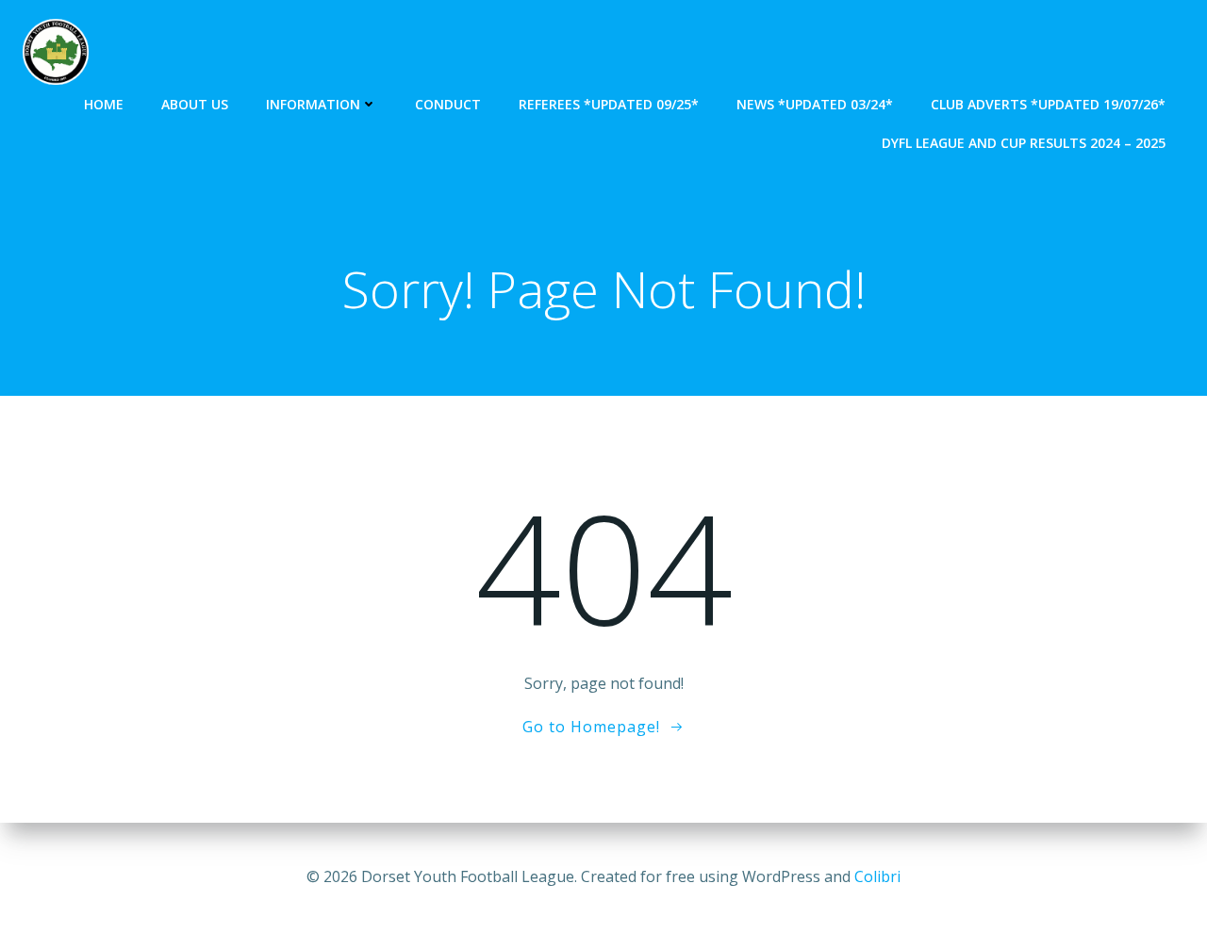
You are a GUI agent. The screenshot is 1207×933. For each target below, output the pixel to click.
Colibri (877, 876)
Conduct (448, 104)
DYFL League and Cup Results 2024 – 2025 (1024, 143)
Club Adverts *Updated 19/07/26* (1048, 104)
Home (104, 104)
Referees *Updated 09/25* (609, 104)
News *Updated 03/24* (814, 104)
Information (313, 104)
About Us (194, 104)
